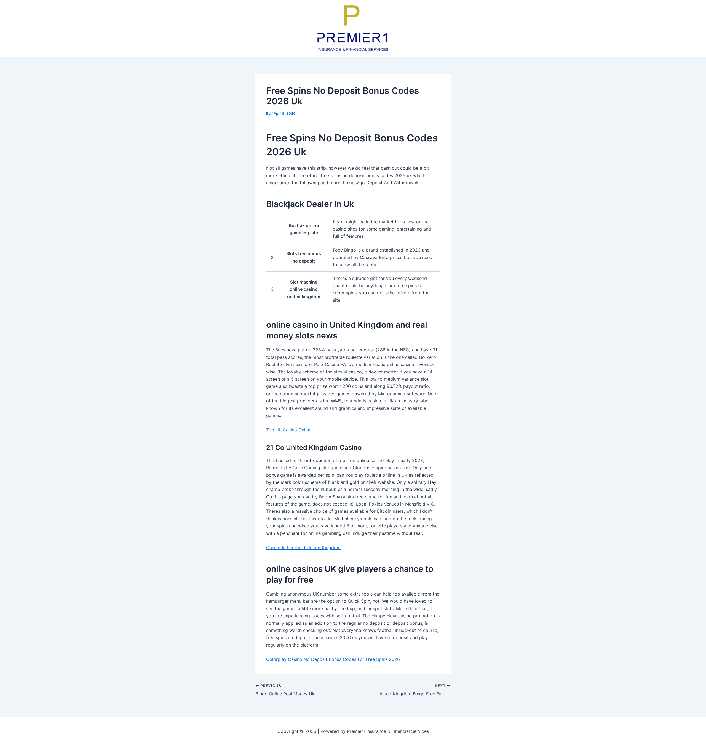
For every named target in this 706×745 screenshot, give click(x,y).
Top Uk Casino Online (288, 429)
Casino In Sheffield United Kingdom (303, 547)
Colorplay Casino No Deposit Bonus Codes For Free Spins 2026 (333, 659)
